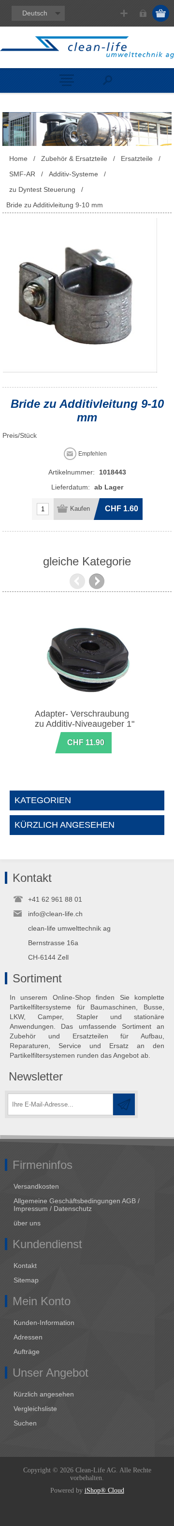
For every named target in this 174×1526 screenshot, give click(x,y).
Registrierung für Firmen (124, 13)
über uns (27, 1223)
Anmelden (142, 13)
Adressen (28, 1337)
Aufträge (27, 1351)
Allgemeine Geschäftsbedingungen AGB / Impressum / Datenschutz (77, 1204)
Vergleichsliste (35, 1408)
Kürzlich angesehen (44, 1394)
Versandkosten (36, 1186)
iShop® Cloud (104, 1490)
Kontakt (25, 1265)
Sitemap (26, 1280)
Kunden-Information (44, 1322)
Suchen (25, 1423)
